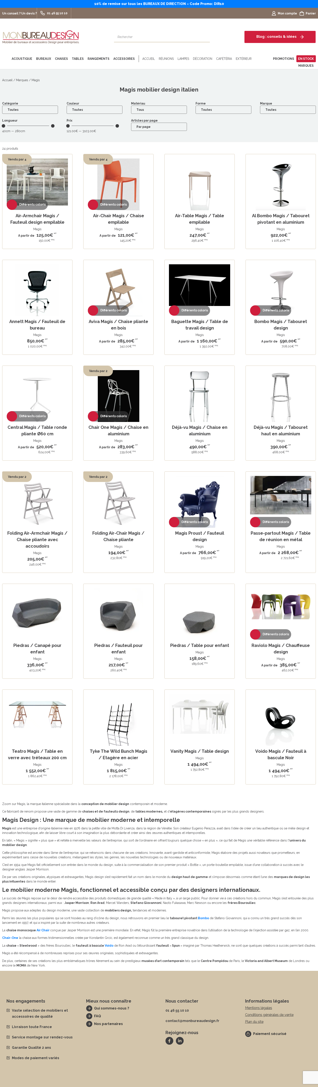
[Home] (6, 58)
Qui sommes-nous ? (111, 1008)
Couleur (73, 103)
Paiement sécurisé (269, 1034)
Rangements (98, 58)
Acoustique (22, 58)
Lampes (183, 58)
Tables (78, 58)
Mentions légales (258, 1008)
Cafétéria (224, 58)
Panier (311, 13)
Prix (69, 120)
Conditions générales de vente (269, 1015)
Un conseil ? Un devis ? (19, 13)
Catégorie (10, 103)
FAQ (97, 1016)
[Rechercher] (204, 37)
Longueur (10, 120)
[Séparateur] (138, 58)
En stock (306, 58)
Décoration (202, 58)
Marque (266, 103)
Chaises (61, 58)
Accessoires (124, 58)
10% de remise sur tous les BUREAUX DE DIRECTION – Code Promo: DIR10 (159, 4)
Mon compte (287, 13)
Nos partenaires (108, 1024)
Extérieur (244, 58)
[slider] (52, 126)
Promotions (283, 58)
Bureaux (43, 58)
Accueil (148, 58)
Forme (201, 103)
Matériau (138, 103)
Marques (306, 65)
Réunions (166, 58)
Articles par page (144, 120)
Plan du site (254, 1022)
